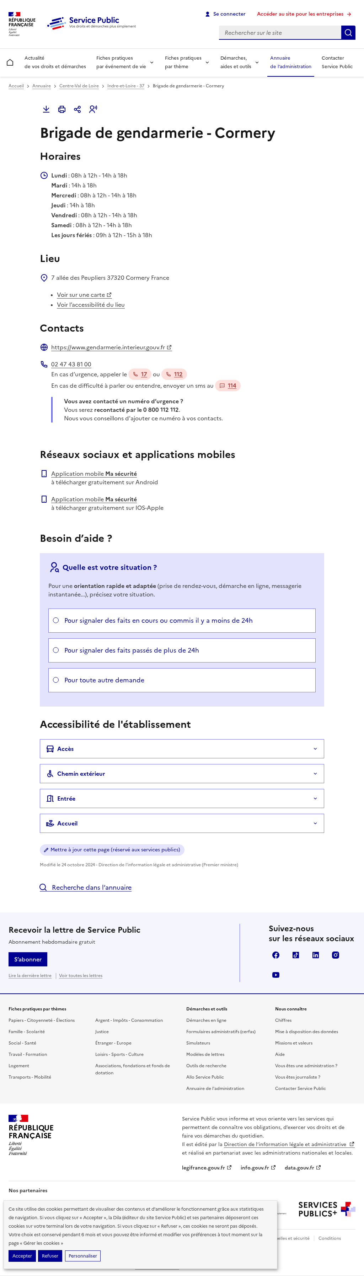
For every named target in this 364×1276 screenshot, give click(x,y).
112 (178, 374)
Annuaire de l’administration (290, 62)
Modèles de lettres (205, 1054)
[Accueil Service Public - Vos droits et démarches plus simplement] (93, 30)
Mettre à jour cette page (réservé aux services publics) (115, 850)
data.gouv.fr (299, 1168)
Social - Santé (22, 1043)
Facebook (276, 955)
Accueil (16, 86)
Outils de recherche (206, 1066)
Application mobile (94, 473)
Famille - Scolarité (27, 1032)
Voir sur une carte (81, 294)
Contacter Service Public (337, 62)
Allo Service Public (205, 1077)
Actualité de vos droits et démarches (55, 62)
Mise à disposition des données (306, 1032)
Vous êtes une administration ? (306, 1066)
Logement (19, 1066)
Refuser (50, 1256)
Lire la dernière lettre (30, 975)
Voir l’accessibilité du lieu (91, 304)
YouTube (276, 975)
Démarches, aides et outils (235, 62)
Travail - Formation (28, 1054)
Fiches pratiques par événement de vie (121, 62)
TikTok (296, 955)
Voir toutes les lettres (80, 975)
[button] (93, 109)
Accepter (22, 1256)
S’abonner (28, 959)
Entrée (66, 798)
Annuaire (41, 86)
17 (144, 374)
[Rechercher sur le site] (348, 33)
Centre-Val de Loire (79, 86)
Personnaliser (83, 1256)
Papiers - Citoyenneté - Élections (42, 1020)
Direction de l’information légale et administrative (286, 1144)
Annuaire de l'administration (215, 1088)
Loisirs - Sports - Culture (119, 1054)
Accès (65, 749)
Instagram (335, 955)
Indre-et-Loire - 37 (125, 86)
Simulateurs (198, 1043)
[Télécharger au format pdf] (46, 109)
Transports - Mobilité (30, 1077)
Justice (102, 1032)
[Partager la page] (77, 109)
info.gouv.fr (255, 1168)
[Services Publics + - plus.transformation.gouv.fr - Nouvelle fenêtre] (327, 1209)
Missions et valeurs (293, 1043)
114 (232, 385)
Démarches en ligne (206, 1020)
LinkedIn (316, 955)
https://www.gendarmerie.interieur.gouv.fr (108, 347)
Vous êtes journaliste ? (297, 1077)
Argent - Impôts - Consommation (129, 1020)
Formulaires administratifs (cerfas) (221, 1032)
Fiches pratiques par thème (183, 62)
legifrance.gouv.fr (203, 1168)
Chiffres (283, 1020)
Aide (280, 1054)
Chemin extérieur (81, 773)
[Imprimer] (61, 109)
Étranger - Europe (113, 1043)
